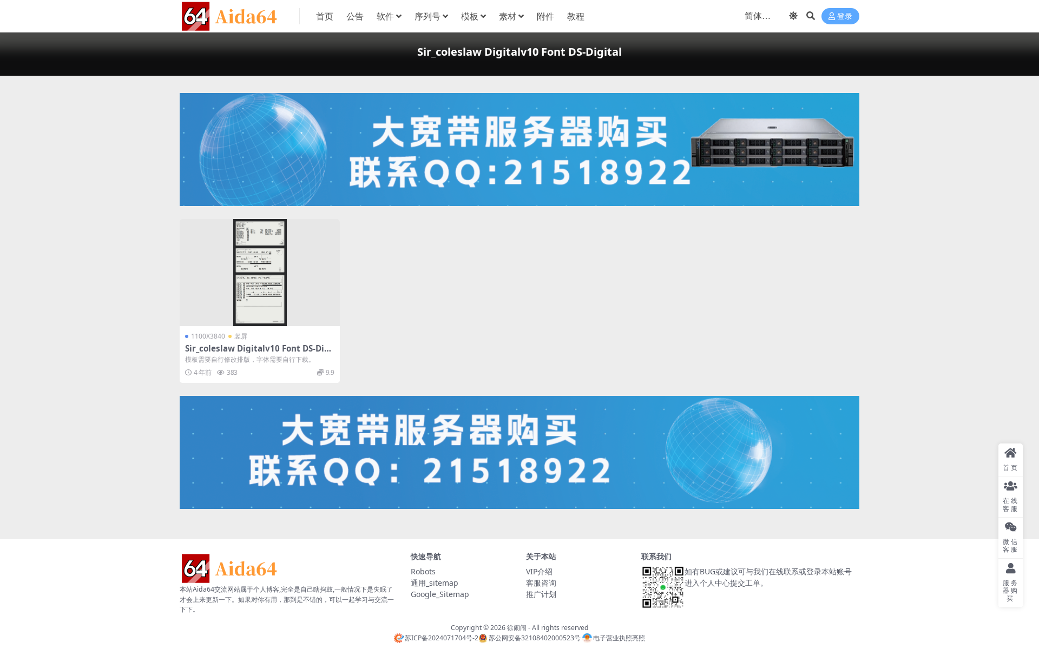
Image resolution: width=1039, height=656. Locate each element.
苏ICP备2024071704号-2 (441, 637)
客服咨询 (541, 583)
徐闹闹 (517, 627)
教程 (575, 16)
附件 (545, 16)
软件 (385, 16)
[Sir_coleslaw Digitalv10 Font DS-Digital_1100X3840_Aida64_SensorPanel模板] (260, 272)
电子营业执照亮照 (619, 637)
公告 (355, 16)
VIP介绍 (539, 571)
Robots (423, 571)
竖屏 (240, 336)
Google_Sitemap (440, 594)
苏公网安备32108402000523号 (534, 637)
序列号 (427, 16)
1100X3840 (208, 336)
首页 (324, 16)
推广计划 (541, 594)
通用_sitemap (434, 583)
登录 (844, 16)
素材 (507, 16)
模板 (469, 16)
